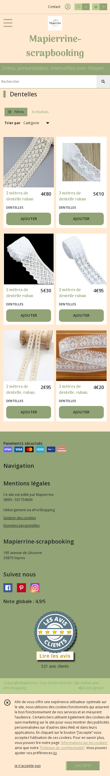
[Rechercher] (103, 81)
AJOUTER (29, 218)
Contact (54, 6)
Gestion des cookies (19, 517)
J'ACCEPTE (83, 765)
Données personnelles (21, 525)
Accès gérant (93, 688)
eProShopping (14, 688)
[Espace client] (67, 7)
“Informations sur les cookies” (84, 742)
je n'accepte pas (28, 765)
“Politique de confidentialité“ (62, 747)
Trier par (13, 122)
